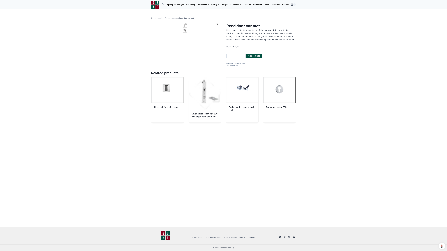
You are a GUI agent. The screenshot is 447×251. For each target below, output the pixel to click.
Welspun (225, 5)
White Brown (234, 65)
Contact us (251, 237)
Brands (236, 5)
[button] (217, 24)
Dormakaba (202, 5)
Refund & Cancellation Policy (234, 237)
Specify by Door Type (175, 5)
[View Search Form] (163, 4)
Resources (275, 5)
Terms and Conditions (213, 237)
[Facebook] (280, 237)
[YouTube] (294, 237)
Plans (267, 5)
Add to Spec (254, 56)
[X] (285, 237)
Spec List (247, 5)
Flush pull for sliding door (166, 107)
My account (257, 5)
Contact (285, 5)
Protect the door (239, 63)
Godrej (214, 5)
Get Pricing (190, 5)
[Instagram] (289, 237)
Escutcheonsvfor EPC (276, 107)
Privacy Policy (197, 237)
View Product (161, 115)
